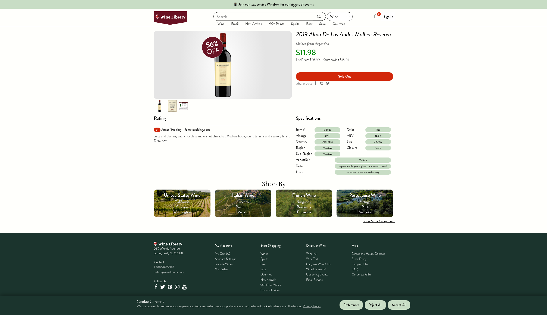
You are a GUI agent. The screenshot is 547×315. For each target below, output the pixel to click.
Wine (221, 23)
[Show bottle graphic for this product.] (160, 105)
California (182, 202)
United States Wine (182, 195)
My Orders (221, 269)
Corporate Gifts (361, 274)
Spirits (295, 23)
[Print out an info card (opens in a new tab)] (183, 105)
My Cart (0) (222, 254)
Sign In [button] (388, 16)
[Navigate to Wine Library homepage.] (170, 18)
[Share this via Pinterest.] (321, 83)
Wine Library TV (316, 269)
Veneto (243, 212)
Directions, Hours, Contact (368, 254)
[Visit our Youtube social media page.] (185, 287)
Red (378, 130)
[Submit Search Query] (319, 16)
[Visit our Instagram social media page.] (178, 287)
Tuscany (243, 202)
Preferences (351, 305)
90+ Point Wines (270, 285)
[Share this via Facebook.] (315, 83)
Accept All (399, 305)
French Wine (304, 195)
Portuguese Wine (365, 195)
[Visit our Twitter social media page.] (163, 287)
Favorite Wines (224, 264)
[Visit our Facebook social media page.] (156, 287)
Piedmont (243, 207)
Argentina (327, 142)
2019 (327, 136)
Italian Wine (243, 195)
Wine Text (312, 259)
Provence (304, 212)
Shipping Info (360, 264)
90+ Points (276, 23)
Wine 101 (311, 254)
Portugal (365, 202)
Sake (322, 23)
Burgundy (304, 202)
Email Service (314, 280)
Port (365, 207)
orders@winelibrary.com (169, 272)
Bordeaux (304, 207)
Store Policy (359, 259)
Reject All (375, 305)
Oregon (182, 207)
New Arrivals (253, 23)
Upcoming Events (317, 274)
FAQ (355, 269)
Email (234, 23)
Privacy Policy (312, 306)
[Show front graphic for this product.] (172, 105)
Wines (264, 254)
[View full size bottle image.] (223, 65)
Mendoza (327, 148)
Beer (309, 23)
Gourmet (338, 23)
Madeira (365, 212)
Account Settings (225, 259)
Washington (182, 212)
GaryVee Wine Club (318, 264)
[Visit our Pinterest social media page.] (170, 287)
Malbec (363, 160)
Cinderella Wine (270, 290)
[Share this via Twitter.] (327, 83)
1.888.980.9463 (164, 267)
